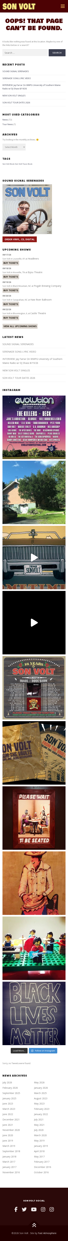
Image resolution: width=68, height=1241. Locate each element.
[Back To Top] (34, 1225)
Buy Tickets (10, 262)
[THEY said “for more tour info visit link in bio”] (34, 688)
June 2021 (7, 1124)
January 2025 (9, 1098)
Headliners (33, 258)
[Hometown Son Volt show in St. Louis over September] (34, 427)
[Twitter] (24, 1209)
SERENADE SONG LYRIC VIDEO (16, 78)
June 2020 (7, 1135)
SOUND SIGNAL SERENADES (15, 71)
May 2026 (39, 1082)
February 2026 (10, 1087)
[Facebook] (15, 1209)
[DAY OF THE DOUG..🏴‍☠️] (34, 557)
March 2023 (8, 1108)
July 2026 (7, 1082)
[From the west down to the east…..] (34, 492)
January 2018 (9, 1156)
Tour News (7, 124)
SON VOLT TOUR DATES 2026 (16, 102)
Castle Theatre (38, 313)
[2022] (34, 753)
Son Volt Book (8, 164)
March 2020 (40, 1135)
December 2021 (11, 1119)
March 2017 (8, 1161)
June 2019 (7, 1140)
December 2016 (42, 1167)
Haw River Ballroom (41, 299)
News (5, 119)
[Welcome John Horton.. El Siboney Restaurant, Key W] (34, 883)
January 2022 (41, 1114)
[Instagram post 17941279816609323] (34, 818)
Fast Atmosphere (47, 1233)
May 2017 (39, 1156)
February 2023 (41, 1108)
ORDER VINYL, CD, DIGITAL (20, 239)
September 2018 (11, 1151)
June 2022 (7, 1114)
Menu (62, 6)
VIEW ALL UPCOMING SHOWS (20, 326)
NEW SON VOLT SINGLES (14, 95)
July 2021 (39, 1119)
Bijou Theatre (35, 272)
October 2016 (41, 1172)
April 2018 (39, 1151)
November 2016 (11, 1172)
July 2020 (39, 1130)
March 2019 (8, 1145)
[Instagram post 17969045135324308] (34, 622)
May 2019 (39, 1140)
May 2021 (39, 1124)
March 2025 (40, 1093)
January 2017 (9, 1167)
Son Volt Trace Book (23, 164)
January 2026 (41, 1087)
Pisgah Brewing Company (47, 285)
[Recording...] (34, 948)
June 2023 (7, 1103)
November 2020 (11, 1130)
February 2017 (41, 1161)
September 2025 (11, 1093)
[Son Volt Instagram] (43, 1209)
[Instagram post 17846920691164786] (34, 1013)
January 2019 (41, 1145)
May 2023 (39, 1103)
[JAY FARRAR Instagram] (52, 1209)
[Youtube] (34, 1209)
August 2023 (40, 1098)
